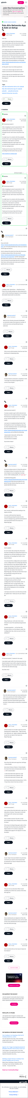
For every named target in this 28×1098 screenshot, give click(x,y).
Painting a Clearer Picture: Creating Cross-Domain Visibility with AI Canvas (13, 1059)
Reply (6, 103)
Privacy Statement (13, 1091)
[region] (14, 1090)
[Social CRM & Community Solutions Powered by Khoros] (23, 1076)
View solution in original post (9, 153)
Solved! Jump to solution (10, 22)
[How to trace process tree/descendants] (26, 173)
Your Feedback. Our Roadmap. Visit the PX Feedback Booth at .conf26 (13, 1036)
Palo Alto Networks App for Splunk (12, 89)
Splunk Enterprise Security (10, 93)
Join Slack (14, 1004)
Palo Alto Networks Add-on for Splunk (13, 86)
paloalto (4, 91)
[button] (25, 22)
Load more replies (14, 967)
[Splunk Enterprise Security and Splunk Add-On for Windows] (23, 173)
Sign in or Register (17, 11)
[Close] (26, 1085)
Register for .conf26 (14, 985)
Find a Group (14, 1022)
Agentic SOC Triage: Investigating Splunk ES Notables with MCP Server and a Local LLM (13, 1047)
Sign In (20, 2)
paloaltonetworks (13, 91)
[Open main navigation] (26, 2)
